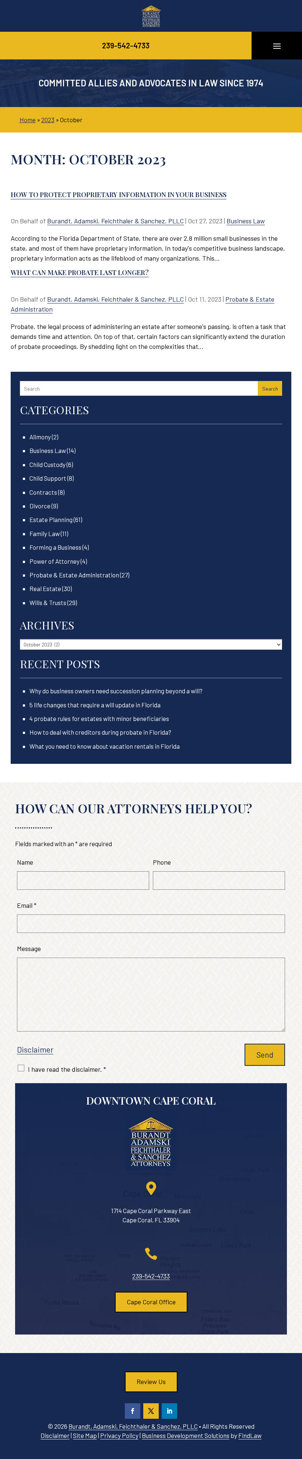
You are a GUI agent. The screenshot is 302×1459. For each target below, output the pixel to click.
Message (29, 948)
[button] (277, 46)
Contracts (43, 492)
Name (25, 862)
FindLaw (249, 1435)
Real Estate (45, 588)
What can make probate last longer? (80, 272)
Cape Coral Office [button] (151, 1302)
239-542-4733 (126, 45)
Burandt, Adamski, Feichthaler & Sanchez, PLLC (115, 221)
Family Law (44, 533)
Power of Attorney (54, 561)
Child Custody (47, 464)
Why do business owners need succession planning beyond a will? (116, 690)
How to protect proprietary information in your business (118, 194)
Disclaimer (35, 1049)
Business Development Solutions (185, 1435)
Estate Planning (51, 519)
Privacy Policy (119, 1435)
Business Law (245, 221)
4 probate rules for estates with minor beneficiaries (99, 718)
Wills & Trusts (47, 602)
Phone (162, 862)
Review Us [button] (151, 1381)
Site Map (85, 1435)
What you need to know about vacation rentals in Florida (104, 746)
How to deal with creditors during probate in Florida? (100, 732)
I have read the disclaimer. (67, 1069)
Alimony (40, 436)
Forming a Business (55, 547)
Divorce (39, 505)
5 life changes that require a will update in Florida (95, 704)
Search (270, 388)
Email (26, 905)
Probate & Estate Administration (74, 575)
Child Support (47, 478)
